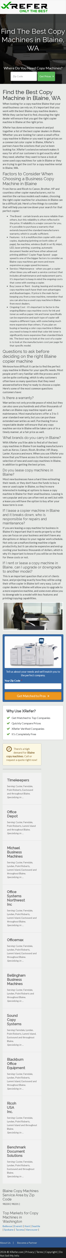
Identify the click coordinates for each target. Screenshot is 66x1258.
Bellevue (7, 1226)
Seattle (36, 1226)
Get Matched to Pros (31, 696)
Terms (39, 1251)
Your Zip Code (13, 680)
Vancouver (32, 1229)
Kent (27, 1226)
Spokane (9, 1229)
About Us (5, 1242)
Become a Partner (27, 1242)
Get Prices (45, 76)
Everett (18, 1226)
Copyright (51, 1251)
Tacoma (19, 1229)
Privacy (29, 1251)
